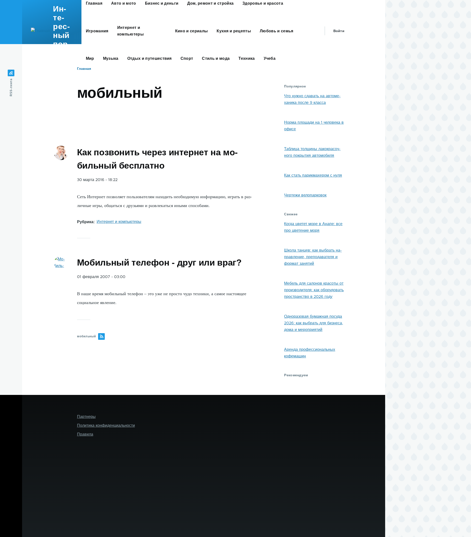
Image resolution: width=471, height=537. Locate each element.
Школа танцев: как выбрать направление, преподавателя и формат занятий (313, 257)
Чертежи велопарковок (305, 195)
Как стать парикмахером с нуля (313, 175)
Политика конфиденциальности (106, 425)
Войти (338, 31)
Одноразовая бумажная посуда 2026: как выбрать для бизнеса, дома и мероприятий (313, 323)
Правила (85, 434)
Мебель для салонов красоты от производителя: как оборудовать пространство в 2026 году (314, 290)
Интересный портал (62, 30)
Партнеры (86, 417)
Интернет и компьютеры (119, 222)
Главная (84, 69)
